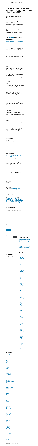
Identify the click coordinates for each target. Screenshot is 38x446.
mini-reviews (8, 392)
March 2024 (21, 279)
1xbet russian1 (8, 359)
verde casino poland (8, 432)
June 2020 (21, 324)
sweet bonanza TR (8, 427)
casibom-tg (7, 368)
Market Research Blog (9, 2)
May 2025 (21, 263)
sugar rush (7, 425)
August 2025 (21, 259)
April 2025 (21, 264)
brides (7, 366)
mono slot (7, 395)
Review (7, 415)
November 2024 (22, 270)
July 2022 (21, 303)
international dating (8, 388)
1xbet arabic (7, 356)
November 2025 (22, 256)
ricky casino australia (9, 419)
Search (6, 235)
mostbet (7, 400)
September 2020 (22, 322)
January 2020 (21, 330)
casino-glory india (8, 373)
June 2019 (21, 338)
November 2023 (22, 284)
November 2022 (22, 298)
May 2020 (21, 325)
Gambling (7, 382)
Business (7, 367)
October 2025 (21, 257)
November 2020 (22, 319)
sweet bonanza (8, 426)
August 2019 (21, 336)
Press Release (15, 194)
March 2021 (21, 316)
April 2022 (21, 306)
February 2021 (21, 317)
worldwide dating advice (9, 435)
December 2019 (22, 331)
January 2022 (21, 310)
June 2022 (21, 304)
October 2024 (21, 271)
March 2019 (21, 342)
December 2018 (22, 345)
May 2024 (21, 277)
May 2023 (21, 291)
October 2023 (21, 285)
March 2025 (21, 265)
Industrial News (8, 386)
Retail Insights (8, 414)
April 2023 (21, 292)
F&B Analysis (8, 379)
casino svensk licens (9, 372)
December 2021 (22, 311)
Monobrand (7, 396)
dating (7, 376)
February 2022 (21, 309)
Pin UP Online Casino (9, 408)
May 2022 (21, 305)
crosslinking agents (11, 37)
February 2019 (21, 343)
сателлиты (7, 438)
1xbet (7, 355)
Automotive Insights (9, 362)
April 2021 (21, 315)
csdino (7, 375)
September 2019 (22, 335)
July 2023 (21, 289)
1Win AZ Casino (8, 354)
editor (7, 194)
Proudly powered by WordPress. (14, 443)
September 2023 (22, 286)
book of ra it (7, 363)
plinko (7, 409)
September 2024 (22, 272)
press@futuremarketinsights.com (15, 189)
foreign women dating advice (10, 381)
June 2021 (21, 312)
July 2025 (21, 260)
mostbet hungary (8, 402)
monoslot (7, 399)
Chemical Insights (8, 374)
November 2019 (22, 332)
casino (7, 369)
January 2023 (21, 296)
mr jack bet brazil (8, 405)
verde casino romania (9, 433)
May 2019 (21, 339)
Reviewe (7, 416)
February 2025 (21, 266)
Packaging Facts (8, 407)
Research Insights (8, 413)
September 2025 (22, 258)
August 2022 (21, 302)
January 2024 (21, 282)
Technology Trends (8, 428)
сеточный (7, 439)
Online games (8, 406)
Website (6, 224)
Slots (7, 421)
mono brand (7, 394)
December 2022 (22, 297)
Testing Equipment (8, 429)
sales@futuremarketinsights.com (15, 188)
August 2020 (21, 323)
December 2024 (22, 269)
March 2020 (21, 328)
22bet (7, 360)
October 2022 (21, 299)
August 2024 (21, 273)
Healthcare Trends (8, 385)
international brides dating (9, 387)
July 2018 (21, 348)
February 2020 (21, 329)
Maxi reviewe (8, 389)
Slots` (7, 422)
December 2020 (22, 318)
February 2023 (21, 295)
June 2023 (21, 290)
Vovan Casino (8, 434)
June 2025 (21, 262)
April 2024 (21, 278)
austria (7, 361)
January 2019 (21, 344)
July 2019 (21, 337)
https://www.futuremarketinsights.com (13, 190)
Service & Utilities (8, 420)
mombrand (7, 393)
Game (7, 383)
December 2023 (22, 283)
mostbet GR (7, 401)
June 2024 (21, 276)
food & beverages (8, 380)
